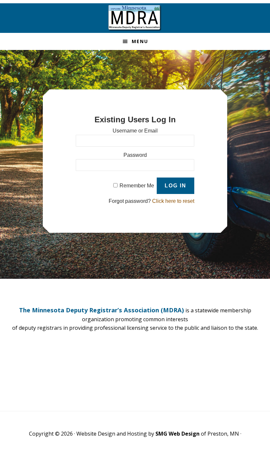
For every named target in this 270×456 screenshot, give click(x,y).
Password (135, 155)
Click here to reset (173, 201)
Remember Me (137, 185)
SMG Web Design (177, 433)
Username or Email (135, 130)
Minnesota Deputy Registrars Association (135, 18)
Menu (140, 41)
